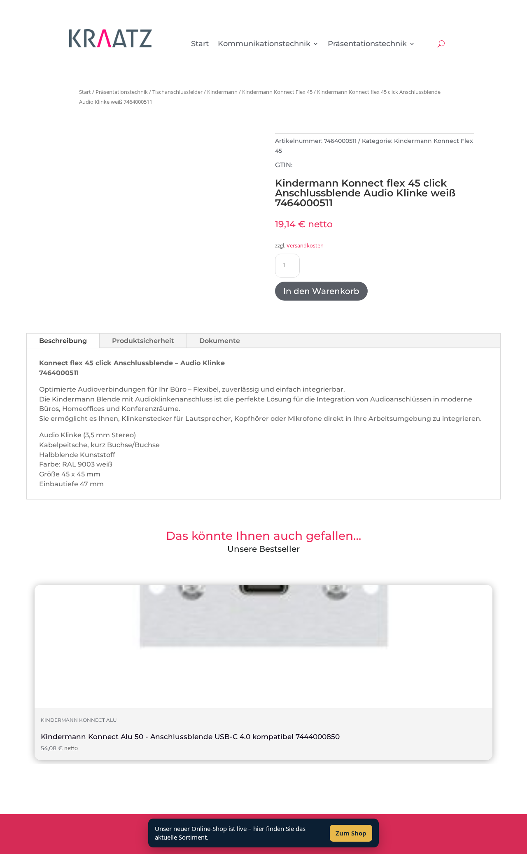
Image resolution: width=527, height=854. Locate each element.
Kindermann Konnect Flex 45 (277, 92)
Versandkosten (305, 245)
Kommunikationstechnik (264, 44)
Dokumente (219, 341)
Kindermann (222, 92)
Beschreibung (63, 341)
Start (200, 44)
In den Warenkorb (321, 291)
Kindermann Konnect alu (79, 720)
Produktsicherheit (143, 341)
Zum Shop (351, 833)
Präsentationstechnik (367, 44)
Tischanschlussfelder (177, 92)
